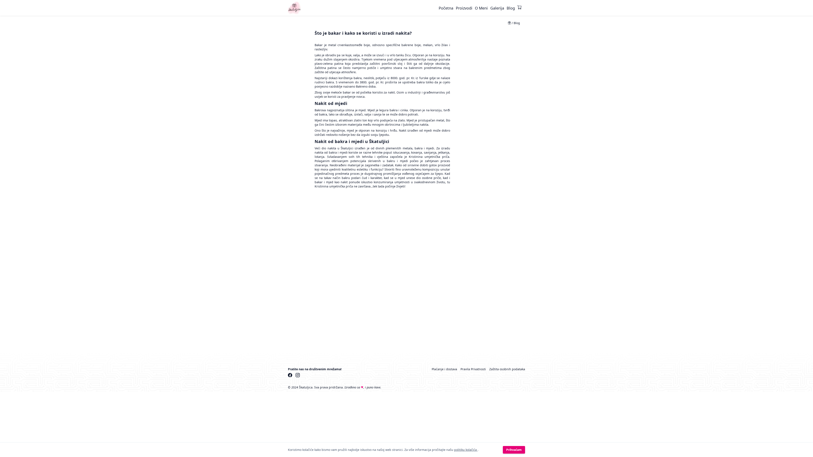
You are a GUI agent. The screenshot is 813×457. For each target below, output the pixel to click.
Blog (511, 8)
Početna (446, 8)
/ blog (516, 23)
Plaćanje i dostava (444, 369)
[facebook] (290, 375)
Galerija (497, 8)
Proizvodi (464, 8)
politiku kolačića (466, 450)
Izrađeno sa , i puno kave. (362, 387)
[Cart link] (519, 7)
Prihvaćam (514, 450)
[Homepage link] (294, 8)
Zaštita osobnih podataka (507, 369)
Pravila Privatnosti (473, 369)
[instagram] (298, 375)
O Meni (481, 8)
